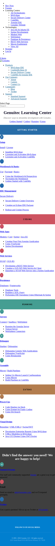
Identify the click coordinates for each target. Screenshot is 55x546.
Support (8, 94)
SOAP (3, 261)
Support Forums (7, 469)
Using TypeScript (12, 244)
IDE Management (8, 191)
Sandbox (13, 322)
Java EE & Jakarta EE (20, 30)
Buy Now (9, 6)
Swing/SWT (28, 427)
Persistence (5, 280)
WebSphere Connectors (15, 331)
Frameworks (15, 285)
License (10, 147)
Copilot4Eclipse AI (19, 70)
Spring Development (19, 32)
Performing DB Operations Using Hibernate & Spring (28, 295)
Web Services (6, 256)
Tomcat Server (11, 329)
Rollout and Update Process (17, 210)
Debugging (12, 346)
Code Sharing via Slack (15, 407)
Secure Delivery (7, 196)
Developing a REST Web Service (19, 266)
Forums (8, 8)
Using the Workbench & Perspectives (21, 176)
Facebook (27, 521)
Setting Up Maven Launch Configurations (23, 375)
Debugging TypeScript (15, 353)
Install (2, 147)
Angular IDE (16, 22)
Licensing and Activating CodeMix (20, 157)
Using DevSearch (12, 412)
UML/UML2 (15, 427)
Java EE (24, 237)
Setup (2, 142)
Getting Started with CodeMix (18, 181)
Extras (43, 121)
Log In (8, 51)
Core (10, 237)
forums (33, 475)
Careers (14, 82)
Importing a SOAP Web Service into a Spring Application (29, 270)
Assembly (4, 365)
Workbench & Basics (9, 166)
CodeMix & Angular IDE (21, 75)
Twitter (14, 91)
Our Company (11, 77)
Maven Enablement (19, 44)
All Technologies (18, 13)
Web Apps (4, 232)
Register (8, 49)
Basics (16, 172)
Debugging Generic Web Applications (21, 351)
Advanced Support (19, 99)
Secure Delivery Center (20, 18)
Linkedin (33, 521)
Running (35, 121)
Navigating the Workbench (16, 179)
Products (9, 65)
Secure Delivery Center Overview (19, 201)
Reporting (4, 427)
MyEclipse (15, 15)
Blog (13, 89)
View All (14, 46)
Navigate (8, 172)
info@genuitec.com (23, 492)
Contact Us (15, 84)
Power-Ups (5, 402)
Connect (3, 322)
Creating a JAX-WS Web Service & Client (23, 268)
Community (10, 87)
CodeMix (15, 20)
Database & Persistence (20, 39)
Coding (27, 121)
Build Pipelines (13, 371)
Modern (3, 237)
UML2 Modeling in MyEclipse (18, 434)
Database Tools (11, 290)
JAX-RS (10, 261)
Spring (16, 237)
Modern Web (16, 34)
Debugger (4, 341)
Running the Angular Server (17, 326)
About (13, 79)
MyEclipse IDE (17, 67)
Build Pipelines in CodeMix (17, 380)
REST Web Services (19, 42)
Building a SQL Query (15, 292)
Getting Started (15, 121)
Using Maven (11, 377)
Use (1, 172)
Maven (3, 371)
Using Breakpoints (13, 356)
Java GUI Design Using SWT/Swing (21, 436)
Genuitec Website (18, 25)
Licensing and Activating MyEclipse (20, 154)
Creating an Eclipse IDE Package (19, 205)
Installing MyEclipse (14, 152)
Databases (4, 285)
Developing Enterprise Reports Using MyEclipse (26, 431)
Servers (3, 317)
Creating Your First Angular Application (22, 241)
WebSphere (15, 37)
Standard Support (18, 96)
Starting (3, 346)
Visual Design (6, 422)
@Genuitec (43, 510)
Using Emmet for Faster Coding (18, 409)
